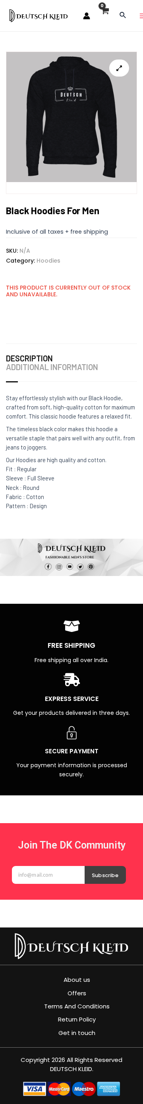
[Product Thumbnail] (119, 68)
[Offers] (71, 993)
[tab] (31, 358)
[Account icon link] (86, 15)
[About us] (71, 979)
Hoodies (48, 261)
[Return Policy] (72, 1019)
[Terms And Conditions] (72, 1006)
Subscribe (105, 875)
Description (29, 358)
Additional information (52, 367)
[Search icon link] (123, 15)
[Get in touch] (71, 1032)
